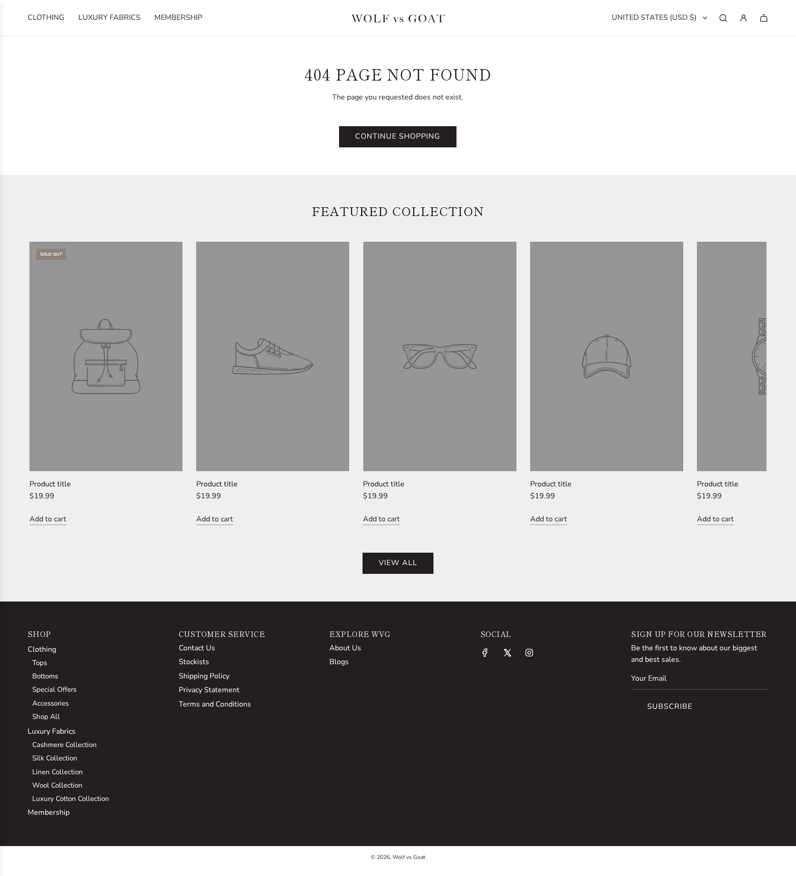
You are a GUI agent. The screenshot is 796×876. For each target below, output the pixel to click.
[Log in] (743, 18)
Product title (50, 484)
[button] (46, 384)
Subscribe (669, 706)
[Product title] (105, 356)
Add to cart (47, 519)
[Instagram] (529, 652)
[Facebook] (485, 652)
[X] (507, 652)
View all (398, 563)
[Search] (723, 18)
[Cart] (764, 18)
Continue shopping (397, 136)
